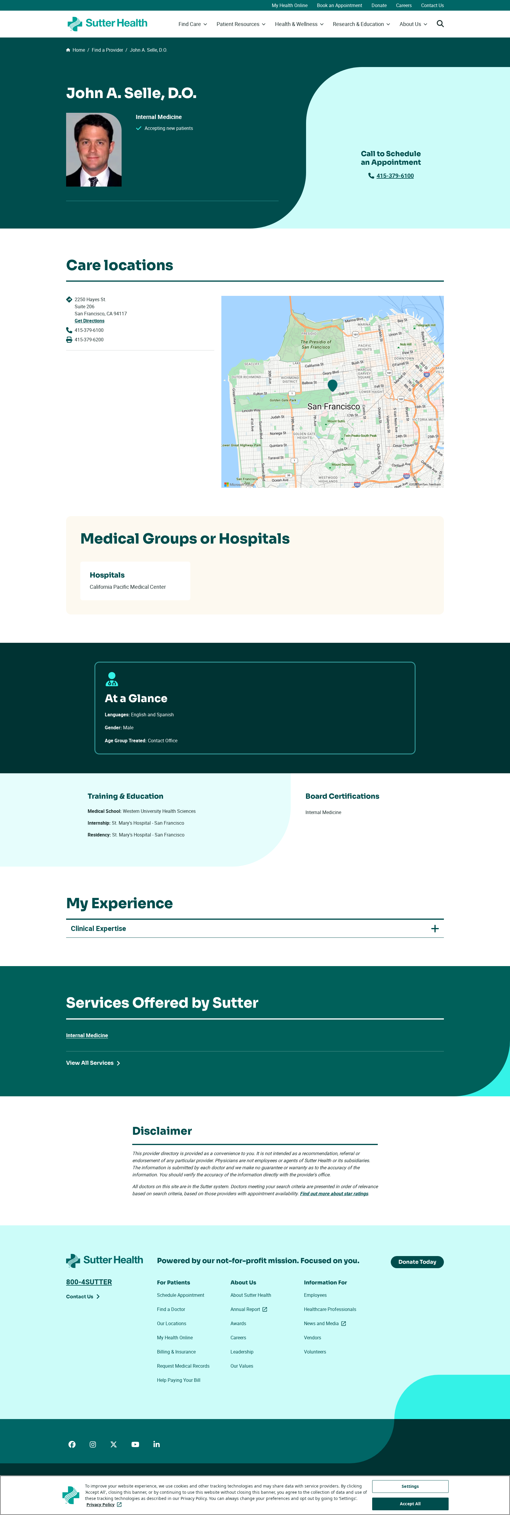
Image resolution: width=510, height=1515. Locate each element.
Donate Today (417, 1262)
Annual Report (250, 1309)
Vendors (312, 1337)
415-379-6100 (395, 176)
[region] (332, 392)
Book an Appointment (339, 5)
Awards (238, 1323)
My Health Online (290, 5)
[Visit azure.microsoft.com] (239, 484)
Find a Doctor (171, 1309)
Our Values (242, 1366)
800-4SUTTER (89, 1281)
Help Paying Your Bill (178, 1380)
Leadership (242, 1351)
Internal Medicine (87, 1035)
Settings (410, 1486)
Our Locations (171, 1323)
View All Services (90, 1063)
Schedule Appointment (180, 1295)
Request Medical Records (183, 1366)
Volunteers (315, 1351)
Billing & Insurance (176, 1351)
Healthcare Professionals (330, 1309)
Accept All (410, 1503)
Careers (404, 5)
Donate (379, 5)
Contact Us (432, 5)
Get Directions (89, 320)
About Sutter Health (251, 1295)
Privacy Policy (105, 1504)
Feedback (435, 484)
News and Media (326, 1323)
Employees (315, 1295)
